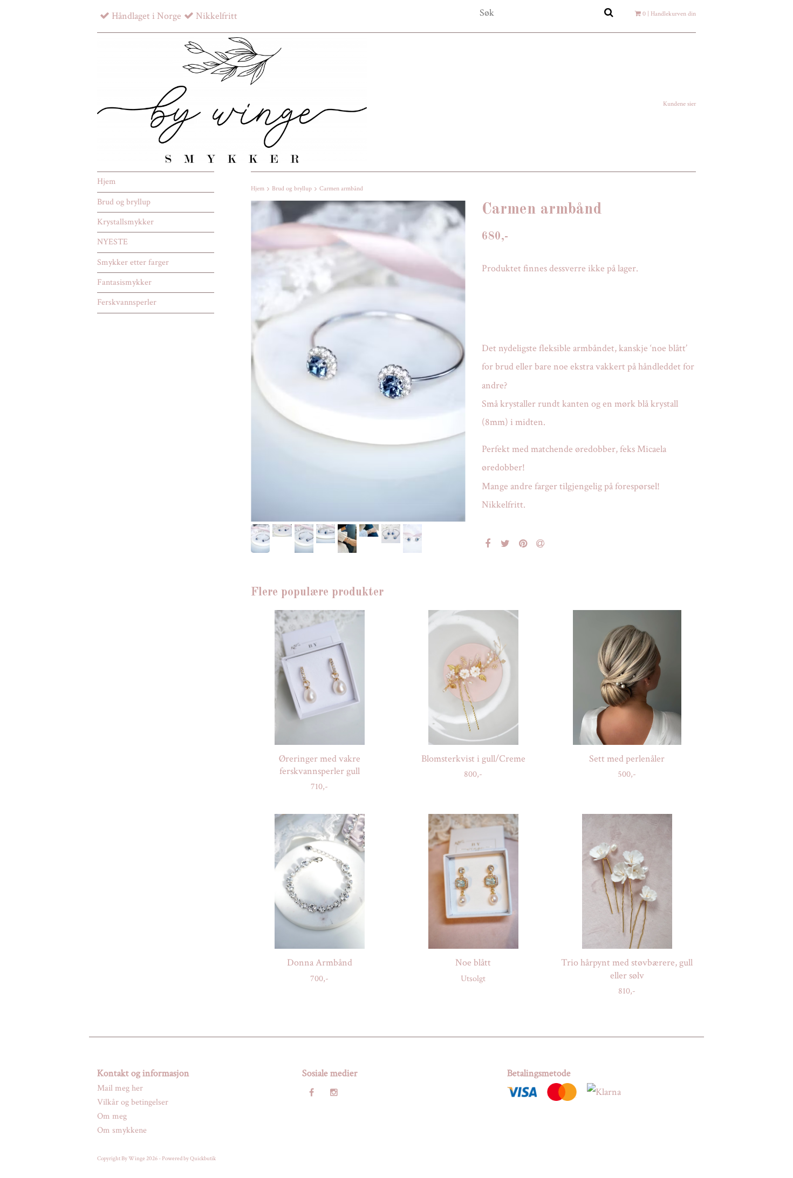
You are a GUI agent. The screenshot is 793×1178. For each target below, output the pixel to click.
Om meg (112, 1116)
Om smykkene (122, 1130)
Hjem (106, 181)
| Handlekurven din (669, 14)
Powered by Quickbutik (189, 1158)
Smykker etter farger (133, 262)
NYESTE (112, 242)
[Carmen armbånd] (358, 361)
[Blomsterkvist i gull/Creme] (473, 677)
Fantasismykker (124, 282)
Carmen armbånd (341, 188)
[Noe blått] (473, 881)
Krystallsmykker (125, 222)
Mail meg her (120, 1088)
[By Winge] (232, 100)
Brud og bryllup (124, 202)
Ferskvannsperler (126, 302)
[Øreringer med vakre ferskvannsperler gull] (319, 677)
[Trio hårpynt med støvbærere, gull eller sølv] (627, 881)
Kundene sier (679, 104)
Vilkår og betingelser (132, 1102)
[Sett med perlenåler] (627, 677)
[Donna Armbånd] (319, 881)
